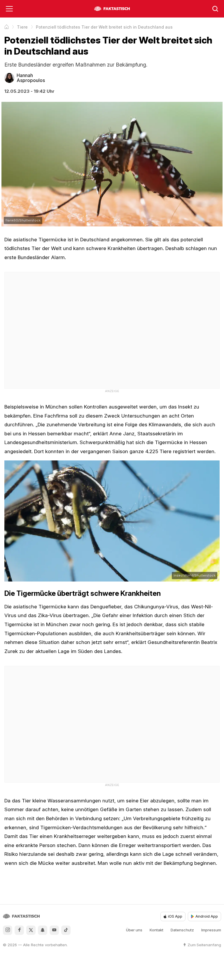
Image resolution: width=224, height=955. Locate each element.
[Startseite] (6, 27)
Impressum (211, 930)
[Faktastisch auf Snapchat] (42, 930)
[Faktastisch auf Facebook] (19, 930)
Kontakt (156, 930)
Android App (206, 916)
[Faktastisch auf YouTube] (54, 930)
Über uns (134, 930)
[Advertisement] (112, 329)
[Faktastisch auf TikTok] (66, 930)
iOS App (175, 916)
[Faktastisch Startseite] (112, 8)
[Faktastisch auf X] (31, 930)
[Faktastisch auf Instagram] (7, 930)
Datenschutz (182, 930)
